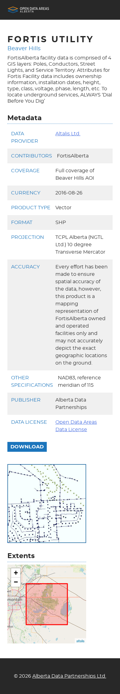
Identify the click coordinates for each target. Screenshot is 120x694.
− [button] (16, 582)
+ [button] (16, 573)
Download (27, 446)
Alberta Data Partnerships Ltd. (69, 676)
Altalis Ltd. (67, 133)
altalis (80, 640)
